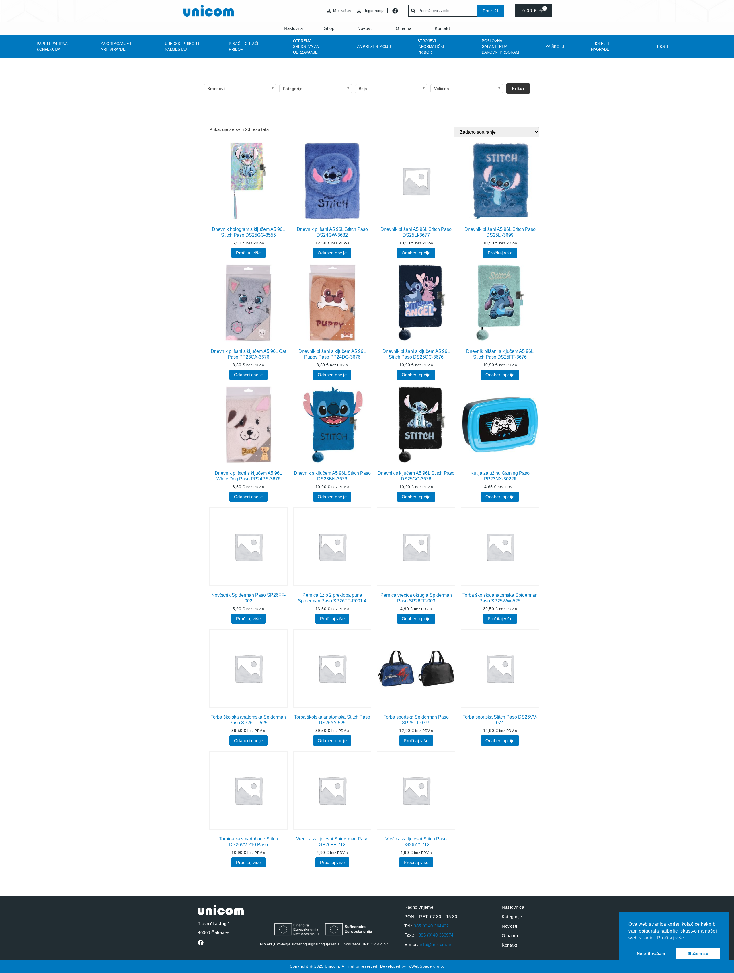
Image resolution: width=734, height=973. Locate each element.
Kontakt (442, 28)
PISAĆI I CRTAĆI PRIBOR (243, 47)
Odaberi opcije (332, 252)
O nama (404, 28)
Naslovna (293, 28)
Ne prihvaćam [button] (651, 953)
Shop (329, 28)
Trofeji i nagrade (600, 47)
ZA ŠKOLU (555, 46)
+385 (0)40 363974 (435, 935)
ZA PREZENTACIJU (374, 46)
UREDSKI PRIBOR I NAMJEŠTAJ (182, 47)
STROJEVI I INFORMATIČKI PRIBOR (430, 47)
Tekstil (662, 46)
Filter (518, 88)
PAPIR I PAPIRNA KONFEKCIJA (52, 47)
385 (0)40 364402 (431, 925)
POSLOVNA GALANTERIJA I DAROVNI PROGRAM (500, 47)
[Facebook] (395, 10)
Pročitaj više (248, 252)
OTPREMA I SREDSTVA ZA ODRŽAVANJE (306, 47)
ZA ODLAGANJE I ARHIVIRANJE (116, 47)
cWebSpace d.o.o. (426, 966)
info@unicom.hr (435, 944)
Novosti (365, 28)
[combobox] (442, 11)
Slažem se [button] (698, 953)
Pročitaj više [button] (670, 937)
